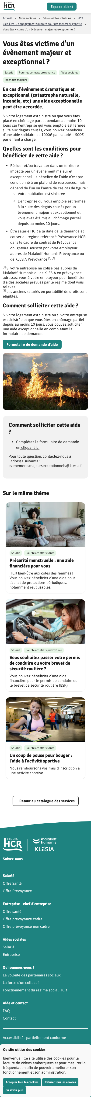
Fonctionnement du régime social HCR (35, 990)
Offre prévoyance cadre (22, 919)
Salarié (8, 947)
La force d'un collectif (21, 982)
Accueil (7, 18)
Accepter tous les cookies (22, 1082)
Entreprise (11, 954)
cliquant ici (29, 447)
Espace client (62, 6)
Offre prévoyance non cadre (26, 926)
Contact (9, 1018)
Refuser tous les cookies (60, 1082)
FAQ (6, 1011)
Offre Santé (12, 883)
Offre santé (12, 911)
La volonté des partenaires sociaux (32, 975)
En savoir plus (14, 1090)
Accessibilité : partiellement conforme (34, 1037)
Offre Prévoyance (17, 891)
